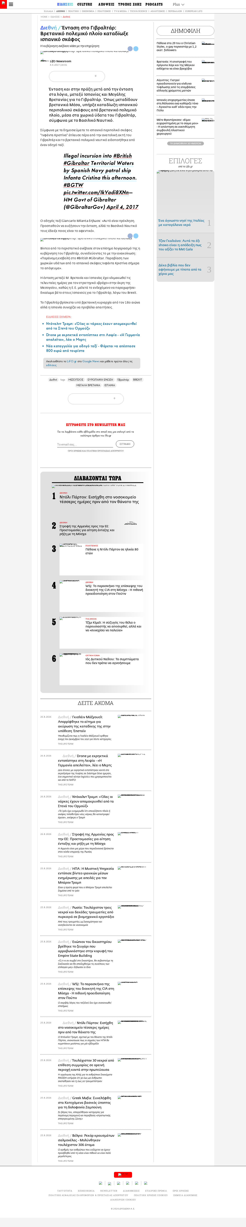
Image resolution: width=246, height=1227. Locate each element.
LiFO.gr (71, 361)
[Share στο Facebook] (130, 235)
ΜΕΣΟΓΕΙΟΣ (76, 379)
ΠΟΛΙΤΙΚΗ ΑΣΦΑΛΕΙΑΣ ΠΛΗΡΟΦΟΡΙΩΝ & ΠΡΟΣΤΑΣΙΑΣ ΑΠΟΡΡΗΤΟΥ (88, 1195)
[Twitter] (135, 48)
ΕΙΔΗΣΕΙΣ (55, 17)
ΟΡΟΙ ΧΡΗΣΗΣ (75, 450)
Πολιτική (73, 11)
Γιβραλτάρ (123, 379)
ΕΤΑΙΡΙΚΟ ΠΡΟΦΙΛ (156, 1190)
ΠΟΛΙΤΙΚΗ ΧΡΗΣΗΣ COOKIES (151, 1195)
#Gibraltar (76, 164)
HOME (44, 17)
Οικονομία (88, 11)
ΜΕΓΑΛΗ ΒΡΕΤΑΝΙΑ (88, 385)
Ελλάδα (48, 11)
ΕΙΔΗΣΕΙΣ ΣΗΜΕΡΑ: (58, 317)
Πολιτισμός (104, 11)
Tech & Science (138, 11)
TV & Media (120, 11)
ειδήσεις (51, 365)
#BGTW (73, 186)
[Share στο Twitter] (135, 235)
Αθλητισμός (157, 11)
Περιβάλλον (175, 11)
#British (122, 156)
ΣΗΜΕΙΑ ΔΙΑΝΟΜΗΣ (185, 1195)
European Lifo (193, 11)
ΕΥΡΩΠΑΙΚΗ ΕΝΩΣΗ (100, 379)
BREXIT (137, 379)
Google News (91, 361)
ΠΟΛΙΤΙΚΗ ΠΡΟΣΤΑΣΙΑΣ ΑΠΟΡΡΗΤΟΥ (105, 450)
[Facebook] (130, 48)
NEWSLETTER (108, 1190)
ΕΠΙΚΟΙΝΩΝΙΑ (86, 1190)
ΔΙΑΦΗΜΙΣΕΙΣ (131, 1190)
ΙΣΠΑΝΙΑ (109, 385)
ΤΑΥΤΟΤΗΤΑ (64, 1190)
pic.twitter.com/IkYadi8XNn (96, 193)
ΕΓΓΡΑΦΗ (125, 443)
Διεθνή (60, 11)
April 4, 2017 (122, 208)
